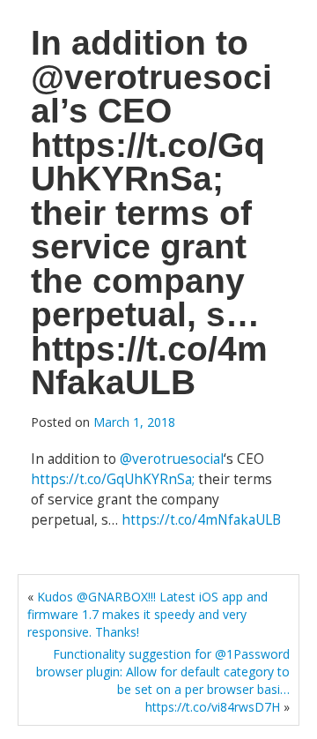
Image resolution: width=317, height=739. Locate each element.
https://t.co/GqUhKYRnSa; (113, 479)
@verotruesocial (172, 459)
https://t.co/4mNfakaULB (201, 520)
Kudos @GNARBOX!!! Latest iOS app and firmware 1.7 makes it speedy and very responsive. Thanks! (147, 614)
